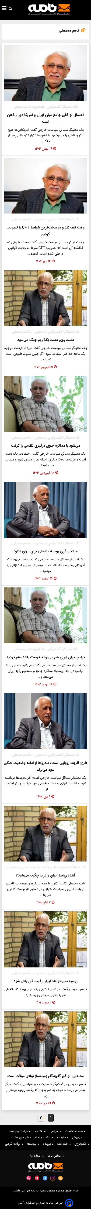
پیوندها (32, 1144)
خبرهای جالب (20, 1137)
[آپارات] (28, 1178)
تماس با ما (55, 1155)
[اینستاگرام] (52, 1178)
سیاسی (54, 1131)
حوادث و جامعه (19, 1131)
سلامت (62, 1137)
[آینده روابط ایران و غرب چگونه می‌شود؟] (45, 834)
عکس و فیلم (43, 1137)
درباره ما (36, 1155)
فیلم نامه (63, 1144)
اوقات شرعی (13, 1144)
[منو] (4, 9)
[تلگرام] (45, 1178)
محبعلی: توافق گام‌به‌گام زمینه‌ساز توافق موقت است (45, 1076)
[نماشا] (37, 1177)
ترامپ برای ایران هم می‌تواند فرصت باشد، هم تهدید (45, 657)
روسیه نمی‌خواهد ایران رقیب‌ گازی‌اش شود (45, 981)
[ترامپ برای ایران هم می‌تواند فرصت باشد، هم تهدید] (45, 615)
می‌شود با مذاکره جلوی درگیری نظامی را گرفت (45, 446)
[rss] (60, 1178)
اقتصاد (39, 1131)
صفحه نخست (74, 1131)
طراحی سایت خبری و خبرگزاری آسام (40, 1203)
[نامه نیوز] (49, 9)
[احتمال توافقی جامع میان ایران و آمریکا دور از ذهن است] (45, 73)
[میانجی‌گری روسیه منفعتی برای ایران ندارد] (45, 510)
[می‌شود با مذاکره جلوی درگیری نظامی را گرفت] (45, 404)
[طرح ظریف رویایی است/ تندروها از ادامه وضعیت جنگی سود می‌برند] (45, 721)
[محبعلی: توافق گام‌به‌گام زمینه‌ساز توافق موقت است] (45, 1039)
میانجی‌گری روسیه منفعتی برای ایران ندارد (45, 551)
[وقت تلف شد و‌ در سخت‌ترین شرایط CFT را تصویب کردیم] (45, 186)
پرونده (47, 1144)
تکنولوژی (81, 1144)
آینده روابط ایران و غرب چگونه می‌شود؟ (45, 875)
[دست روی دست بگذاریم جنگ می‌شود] (45, 298)
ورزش (76, 1137)
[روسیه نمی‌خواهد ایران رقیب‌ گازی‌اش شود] (45, 939)
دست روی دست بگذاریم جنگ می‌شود (45, 340)
